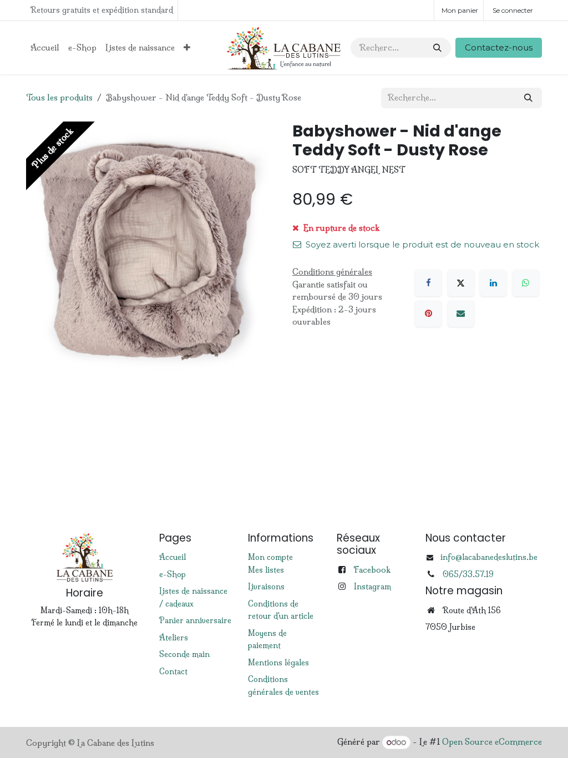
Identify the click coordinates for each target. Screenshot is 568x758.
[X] (461, 283)
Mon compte (270, 557)
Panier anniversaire (195, 620)
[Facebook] (428, 283)
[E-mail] (461, 313)
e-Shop (172, 574)
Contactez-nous (498, 47)
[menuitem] (45, 48)
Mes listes (266, 570)
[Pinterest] (428, 313)
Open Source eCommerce (492, 742)
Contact (173, 671)
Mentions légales (278, 663)
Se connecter (513, 10)
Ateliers (173, 638)
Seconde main (184, 654)
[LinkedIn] (493, 283)
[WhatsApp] (526, 283)
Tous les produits (59, 97)
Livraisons (266, 587)
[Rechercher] (437, 48)
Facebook (371, 569)
